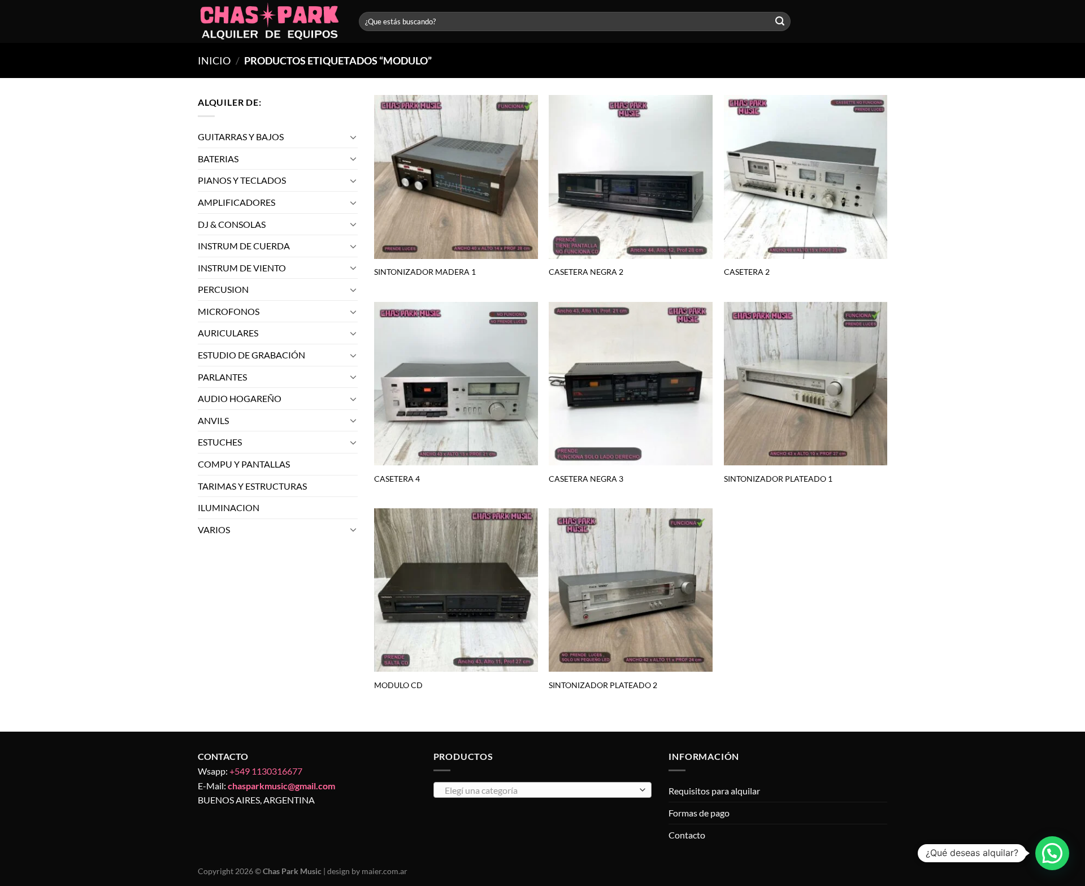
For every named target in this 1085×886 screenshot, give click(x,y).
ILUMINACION (228, 507)
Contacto (687, 834)
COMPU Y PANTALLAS (244, 464)
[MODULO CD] (456, 590)
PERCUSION (223, 289)
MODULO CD (398, 685)
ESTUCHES (220, 442)
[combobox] (542, 790)
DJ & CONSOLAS (232, 224)
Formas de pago (699, 812)
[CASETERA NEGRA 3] (631, 384)
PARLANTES (222, 376)
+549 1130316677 (265, 771)
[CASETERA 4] (456, 384)
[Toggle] (353, 137)
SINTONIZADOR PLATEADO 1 (778, 478)
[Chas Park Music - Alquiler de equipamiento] (270, 22)
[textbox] (539, 790)
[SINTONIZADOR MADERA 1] (456, 177)
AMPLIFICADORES (236, 202)
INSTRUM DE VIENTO (242, 267)
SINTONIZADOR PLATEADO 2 (603, 685)
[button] (1052, 853)
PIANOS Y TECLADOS (242, 180)
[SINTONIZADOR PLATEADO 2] (631, 590)
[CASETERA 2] (806, 177)
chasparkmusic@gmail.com (281, 785)
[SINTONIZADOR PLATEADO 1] (806, 384)
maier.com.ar (384, 871)
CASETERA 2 (747, 271)
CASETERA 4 (397, 478)
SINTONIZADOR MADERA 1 (425, 271)
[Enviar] (779, 21)
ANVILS (213, 420)
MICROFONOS (228, 311)
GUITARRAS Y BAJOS (241, 136)
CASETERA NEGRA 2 (586, 271)
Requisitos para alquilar (714, 790)
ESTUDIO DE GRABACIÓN (251, 354)
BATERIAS (218, 158)
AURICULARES (228, 333)
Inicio (214, 60)
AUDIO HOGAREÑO (239, 398)
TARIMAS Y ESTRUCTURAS (252, 486)
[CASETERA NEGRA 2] (631, 177)
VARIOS (214, 529)
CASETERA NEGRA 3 (586, 478)
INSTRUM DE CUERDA (244, 245)
